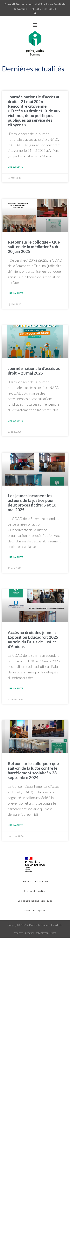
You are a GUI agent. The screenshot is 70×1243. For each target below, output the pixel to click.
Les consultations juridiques (35, 900)
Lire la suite (15, 167)
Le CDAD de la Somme (35, 881)
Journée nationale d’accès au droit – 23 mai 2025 (34, 370)
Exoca (53, 932)
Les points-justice (35, 891)
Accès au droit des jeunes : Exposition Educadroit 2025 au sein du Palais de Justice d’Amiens (33, 639)
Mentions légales (35, 910)
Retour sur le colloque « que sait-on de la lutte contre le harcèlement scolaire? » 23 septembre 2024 (33, 770)
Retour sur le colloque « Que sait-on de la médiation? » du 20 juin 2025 (34, 246)
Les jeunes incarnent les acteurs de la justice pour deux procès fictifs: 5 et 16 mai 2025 (32, 502)
